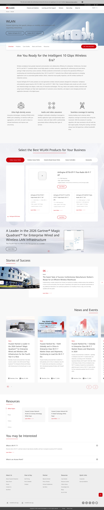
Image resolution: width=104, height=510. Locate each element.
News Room (9, 481)
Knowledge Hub (65, 487)
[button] (2, 282)
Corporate (82, 479)
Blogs (62, 489)
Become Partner (46, 479)
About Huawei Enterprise (12, 479)
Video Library (64, 484)
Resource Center (65, 481)
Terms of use (69, 508)
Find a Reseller (27, 481)
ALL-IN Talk (64, 492)
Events (7, 484)
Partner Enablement (47, 484)
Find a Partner (46, 481)
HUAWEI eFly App (29, 502)
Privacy (63, 508)
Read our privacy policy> (71, 2)
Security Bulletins (84, 481)
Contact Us (8, 487)
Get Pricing (27, 479)
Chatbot (26, 484)
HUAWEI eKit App (14, 502)
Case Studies (64, 479)
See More (8, 489)
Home (7, 11)
